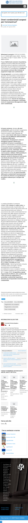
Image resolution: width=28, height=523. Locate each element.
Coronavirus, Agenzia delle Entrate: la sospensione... (21, 313)
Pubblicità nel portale (19, 508)
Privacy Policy (5, 508)
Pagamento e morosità (11, 307)
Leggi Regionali (9, 447)
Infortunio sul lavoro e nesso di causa (9, 313)
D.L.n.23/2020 (9, 302)
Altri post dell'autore (22, 350)
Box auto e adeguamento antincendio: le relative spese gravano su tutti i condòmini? (23, 385)
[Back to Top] (1, 522)
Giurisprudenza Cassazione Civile (5, 414)
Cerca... (3, 423)
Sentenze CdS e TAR (10, 437)
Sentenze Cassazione (10, 434)
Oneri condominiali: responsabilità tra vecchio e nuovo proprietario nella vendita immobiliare (14, 385)
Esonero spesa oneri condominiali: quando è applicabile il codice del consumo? (13, 410)
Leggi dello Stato (9, 440)
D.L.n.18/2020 (18, 302)
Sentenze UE (9, 450)
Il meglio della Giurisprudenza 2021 (14, 393)
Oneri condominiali (10, 309)
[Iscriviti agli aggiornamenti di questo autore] (5, 325)
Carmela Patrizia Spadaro (9, 25)
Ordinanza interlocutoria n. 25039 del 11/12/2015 (4, 408)
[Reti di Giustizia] (14, 2)
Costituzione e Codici (10, 443)
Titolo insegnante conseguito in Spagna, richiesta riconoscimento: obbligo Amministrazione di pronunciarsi (5, 386)
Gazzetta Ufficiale (10, 453)
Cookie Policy (5, 509)
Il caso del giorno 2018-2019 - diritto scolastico (4, 396)
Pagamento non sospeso (12, 304)
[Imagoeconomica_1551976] (14, 44)
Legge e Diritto (12, 416)
